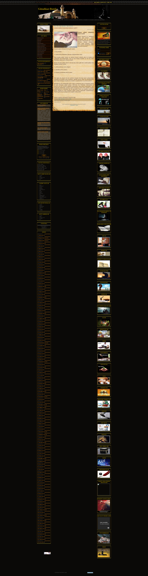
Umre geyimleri (47, 96)
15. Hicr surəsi (40, 275)
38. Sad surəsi (40, 337)
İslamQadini (41, 196)
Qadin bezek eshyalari (39, 95)
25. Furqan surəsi (41, 302)
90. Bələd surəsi (41, 477)
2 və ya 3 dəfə (41, 153)
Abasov (40, 205)
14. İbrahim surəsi (41, 272)
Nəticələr (40, 156)
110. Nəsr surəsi (42, 128)
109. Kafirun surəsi (41, 528)
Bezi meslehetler (47, 70)
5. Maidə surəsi (40, 248)
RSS (111, 2)
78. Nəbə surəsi (41, 445)
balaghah (41, 188)
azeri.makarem (42, 189)
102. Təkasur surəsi (41, 509)
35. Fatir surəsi (40, 329)
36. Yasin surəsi (41, 332)
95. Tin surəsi (40, 490)
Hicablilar (39, 91)
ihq (39, 194)
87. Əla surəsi (40, 469)
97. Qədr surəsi (41, 496)
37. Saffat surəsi (41, 334)
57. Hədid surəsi (41, 388)
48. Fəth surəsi (40, 364)
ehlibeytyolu (41, 198)
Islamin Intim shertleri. (42, 71)
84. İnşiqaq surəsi (41, 461)
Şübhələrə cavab (42, 132)
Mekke (38, 93)
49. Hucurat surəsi (41, 367)
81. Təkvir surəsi (41, 453)
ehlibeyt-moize (42, 195)
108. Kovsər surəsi (41, 525)
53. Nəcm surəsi (41, 377)
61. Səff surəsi (40, 399)
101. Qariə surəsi (41, 507)
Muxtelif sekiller (40, 90)
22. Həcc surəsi (41, 294)
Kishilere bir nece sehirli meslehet (44, 83)
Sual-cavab (40, 64)
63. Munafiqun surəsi (41, 404)
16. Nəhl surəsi (40, 278)
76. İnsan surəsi (41, 439)
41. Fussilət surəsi (41, 345)
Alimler (45, 90)
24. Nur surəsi (40, 299)
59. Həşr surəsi (40, 394)
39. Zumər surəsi (41, 340)
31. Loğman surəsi (41, 318)
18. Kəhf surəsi (40, 283)
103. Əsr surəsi (40, 512)
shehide (40, 209)
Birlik (40, 190)
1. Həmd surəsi (40, 235)
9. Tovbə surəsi (40, 259)
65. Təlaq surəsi (41, 410)
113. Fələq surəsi (41, 539)
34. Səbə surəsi (41, 326)
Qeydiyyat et (103, 2)
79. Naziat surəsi (41, 447)
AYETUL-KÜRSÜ (41, 74)
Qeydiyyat (107, 54)
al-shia (40, 187)
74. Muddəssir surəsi (42, 434)
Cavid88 (40, 210)
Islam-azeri (41, 185)
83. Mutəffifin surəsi (41, 458)
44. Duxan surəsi (41, 353)
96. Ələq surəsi (40, 493)
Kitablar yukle (47, 75)
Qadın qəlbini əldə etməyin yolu (43, 109)
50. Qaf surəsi (40, 369)
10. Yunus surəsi (41, 262)
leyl (40, 179)
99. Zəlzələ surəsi (41, 501)
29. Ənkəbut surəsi (41, 313)
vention (40, 204)
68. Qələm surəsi (41, 418)
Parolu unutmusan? (102, 54)
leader (40, 192)
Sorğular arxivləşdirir (46, 156)
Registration (72, 105)
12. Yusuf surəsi (41, 267)
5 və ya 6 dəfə (41, 152)
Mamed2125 (41, 206)
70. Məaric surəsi (41, 423)
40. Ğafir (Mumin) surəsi (42, 342)
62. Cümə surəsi (41, 402)
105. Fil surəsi (40, 517)
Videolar (48, 79)
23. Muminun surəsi (41, 297)
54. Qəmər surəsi (41, 380)
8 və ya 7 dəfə (41, 151)
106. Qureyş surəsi (41, 520)
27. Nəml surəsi (41, 307)
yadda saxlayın (102, 53)
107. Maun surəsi (41, 523)
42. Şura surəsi (40, 348)
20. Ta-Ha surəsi (41, 289)
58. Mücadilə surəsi (41, 391)
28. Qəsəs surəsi (41, 310)
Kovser (40, 191)
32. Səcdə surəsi (41, 321)
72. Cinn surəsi (40, 429)
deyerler (40, 186)
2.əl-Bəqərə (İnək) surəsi (42, 237)
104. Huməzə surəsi (41, 515)
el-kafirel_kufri (42, 177)
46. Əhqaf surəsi (41, 359)
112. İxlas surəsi (41, 536)
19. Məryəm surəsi (41, 286)
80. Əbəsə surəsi (41, 450)
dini (40, 208)
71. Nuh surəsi (40, 426)
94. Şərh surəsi (40, 488)
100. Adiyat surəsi (41, 504)
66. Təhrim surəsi (41, 412)
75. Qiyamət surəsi (41, 437)
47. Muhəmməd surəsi (42, 361)
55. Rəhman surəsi (41, 383)
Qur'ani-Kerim (46, 91)
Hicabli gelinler (40, 98)
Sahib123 (41, 207)
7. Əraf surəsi (40, 254)
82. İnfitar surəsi (41, 455)
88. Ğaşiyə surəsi (41, 472)
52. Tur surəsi (40, 375)
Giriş (108, 2)
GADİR (40, 175)
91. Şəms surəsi (41, 480)
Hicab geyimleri (40, 96)
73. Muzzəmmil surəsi (42, 431)
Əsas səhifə (97, 2)
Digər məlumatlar (41, 63)
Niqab (45, 93)
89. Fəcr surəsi (40, 474)
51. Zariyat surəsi (41, 372)
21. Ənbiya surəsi (41, 291)
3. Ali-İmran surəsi (41, 243)
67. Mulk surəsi (40, 415)
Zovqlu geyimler (47, 94)
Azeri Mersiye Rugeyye (42, 80)
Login (77, 105)
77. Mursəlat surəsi (41, 442)
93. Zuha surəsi (41, 485)
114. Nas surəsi (41, 542)
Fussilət (40, 178)
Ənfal (40, 176)
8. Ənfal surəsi (40, 256)
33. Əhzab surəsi (41, 324)
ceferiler (40, 197)
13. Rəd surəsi (40, 270)
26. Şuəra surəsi (41, 305)
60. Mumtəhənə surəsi (42, 396)
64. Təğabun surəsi (41, 407)
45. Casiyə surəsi (41, 356)
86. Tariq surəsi (40, 466)
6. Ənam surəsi (40, 251)
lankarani (41, 193)
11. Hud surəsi (40, 264)
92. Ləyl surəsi (40, 482)
